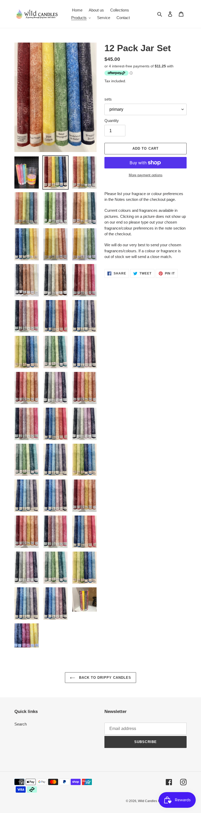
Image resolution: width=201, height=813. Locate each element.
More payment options (146, 175)
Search (20, 724)
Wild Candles (147, 801)
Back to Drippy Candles (104, 678)
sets (108, 99)
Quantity (111, 120)
